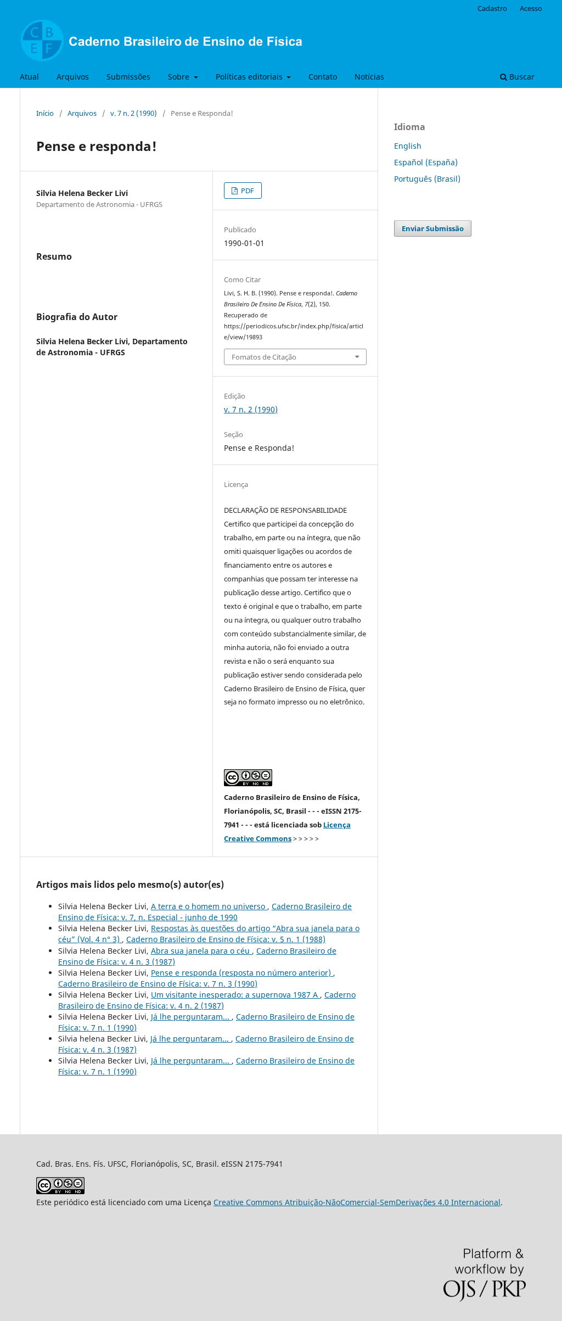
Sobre (180, 76)
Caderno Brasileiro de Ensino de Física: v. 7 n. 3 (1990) (157, 983)
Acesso (531, 8)
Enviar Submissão (433, 228)
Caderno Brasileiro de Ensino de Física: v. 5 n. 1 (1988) (225, 939)
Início (45, 113)
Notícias (369, 76)
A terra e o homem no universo (209, 906)
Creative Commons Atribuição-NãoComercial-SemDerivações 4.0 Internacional (357, 1202)
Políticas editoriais (250, 76)
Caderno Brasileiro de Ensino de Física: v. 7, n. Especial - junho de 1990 (205, 911)
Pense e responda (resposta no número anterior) (242, 972)
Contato (322, 76)
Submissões (128, 76)
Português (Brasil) (427, 178)
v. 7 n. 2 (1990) (133, 113)
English (408, 146)
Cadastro (492, 8)
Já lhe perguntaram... (191, 1016)
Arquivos (73, 76)
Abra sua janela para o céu (201, 950)
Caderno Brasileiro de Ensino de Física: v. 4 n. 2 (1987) (207, 1000)
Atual (29, 76)
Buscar (521, 76)
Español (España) (426, 162)
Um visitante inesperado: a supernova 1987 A (235, 994)
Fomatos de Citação (264, 357)
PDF (246, 190)
